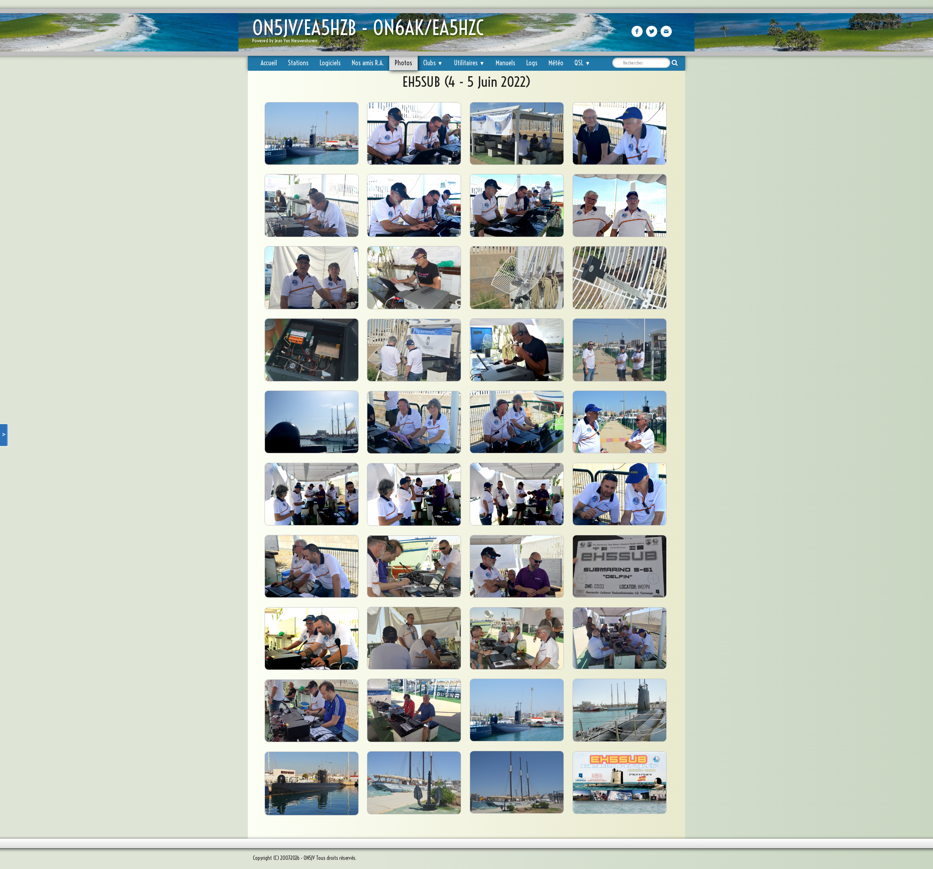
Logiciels (330, 63)
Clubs (433, 63)
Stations (298, 63)
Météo (556, 63)
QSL (582, 63)
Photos (403, 63)
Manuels (505, 63)
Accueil (269, 63)
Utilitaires (469, 63)
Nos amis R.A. (368, 63)
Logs (532, 63)
